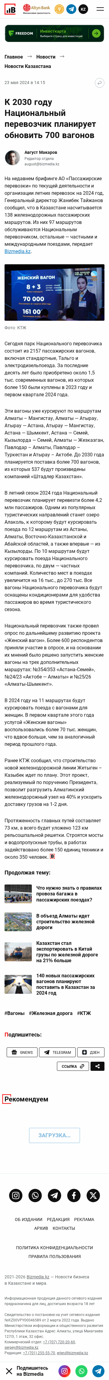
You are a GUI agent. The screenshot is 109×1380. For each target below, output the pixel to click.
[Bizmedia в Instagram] (64, 1371)
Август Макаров (41, 152)
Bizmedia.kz (18, 251)
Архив (41, 1228)
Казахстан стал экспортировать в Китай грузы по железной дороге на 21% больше (67, 952)
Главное (14, 57)
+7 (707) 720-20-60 (59, 1342)
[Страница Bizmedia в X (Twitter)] (93, 1195)
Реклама (84, 1219)
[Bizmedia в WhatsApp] (81, 1371)
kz (83, 9)
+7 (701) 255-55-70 (39, 1353)
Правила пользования (54, 1256)
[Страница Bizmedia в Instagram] (15, 1195)
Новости (45, 57)
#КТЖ (84, 1013)
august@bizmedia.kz (42, 164)
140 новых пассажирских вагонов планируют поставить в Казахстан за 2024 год (65, 984)
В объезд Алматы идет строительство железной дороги (65, 921)
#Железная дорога (51, 1013)
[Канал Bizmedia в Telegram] (54, 1195)
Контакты (64, 1228)
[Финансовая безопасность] (36, 9)
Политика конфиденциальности (54, 1248)
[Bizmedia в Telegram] (98, 1371)
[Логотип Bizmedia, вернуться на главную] (10, 9)
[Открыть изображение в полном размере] (54, 292)
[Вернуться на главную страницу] (99, 83)
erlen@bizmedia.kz (72, 1353)
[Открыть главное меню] (100, 9)
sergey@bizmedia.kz (21, 1347)
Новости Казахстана (28, 66)
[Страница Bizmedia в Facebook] (74, 1195)
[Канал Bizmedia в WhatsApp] (35, 1195)
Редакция (58, 1219)
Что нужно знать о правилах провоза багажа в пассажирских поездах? (69, 893)
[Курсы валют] (59, 9)
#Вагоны (15, 1013)
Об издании (28, 1219)
